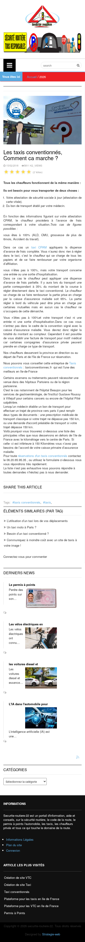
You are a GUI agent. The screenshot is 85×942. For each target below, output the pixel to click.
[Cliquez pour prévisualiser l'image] (42, 119)
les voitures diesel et (23, 664)
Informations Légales (20, 839)
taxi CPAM (39, 247)
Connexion (13, 850)
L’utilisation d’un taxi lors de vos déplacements (37, 521)
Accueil (32, 77)
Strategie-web (51, 934)
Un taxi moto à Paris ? (21, 527)
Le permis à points (22, 584)
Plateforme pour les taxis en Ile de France (31, 899)
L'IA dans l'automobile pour (28, 704)
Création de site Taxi (17, 884)
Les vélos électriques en (26, 624)
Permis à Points (14, 913)
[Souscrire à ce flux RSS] (78, 757)
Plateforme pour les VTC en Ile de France (31, 906)
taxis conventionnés (27, 502)
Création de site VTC (17, 877)
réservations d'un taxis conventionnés (42, 456)
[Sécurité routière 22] (42, 15)
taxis (48, 502)
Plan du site (14, 845)
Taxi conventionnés (16, 892)
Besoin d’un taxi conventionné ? (28, 533)
